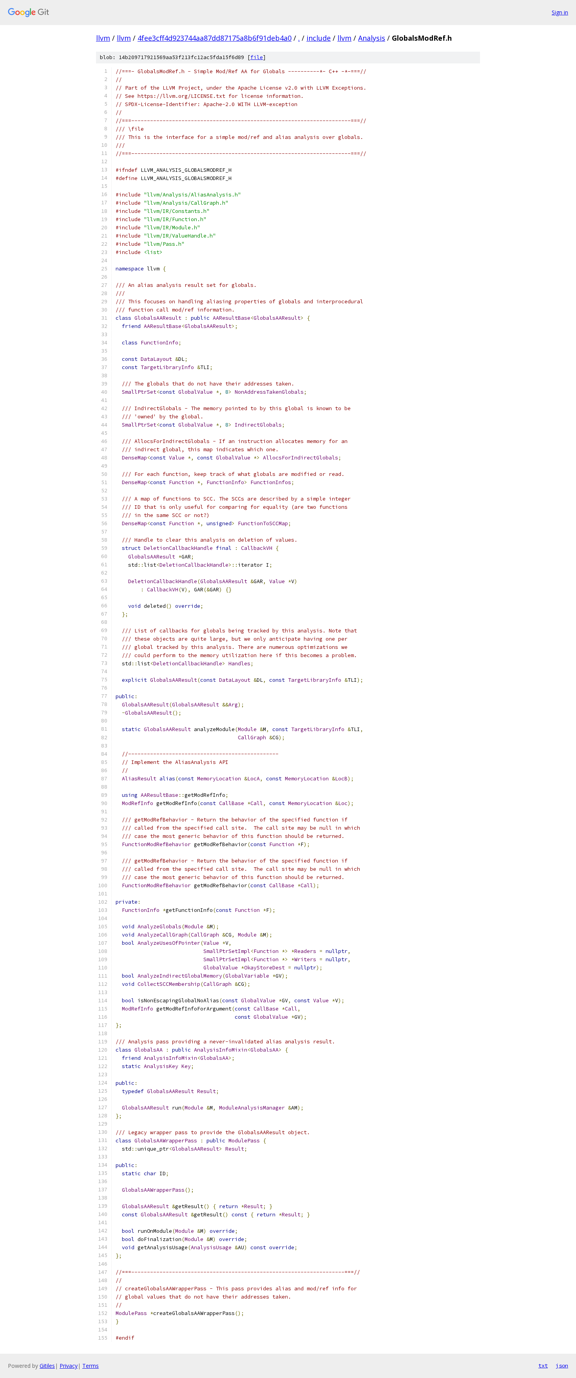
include (318, 38)
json (562, 1365)
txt (543, 1365)
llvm (103, 38)
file (256, 57)
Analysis (371, 38)
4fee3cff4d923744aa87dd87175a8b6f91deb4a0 (215, 38)
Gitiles (47, 1365)
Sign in (560, 12)
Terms (90, 1365)
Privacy (69, 1365)
